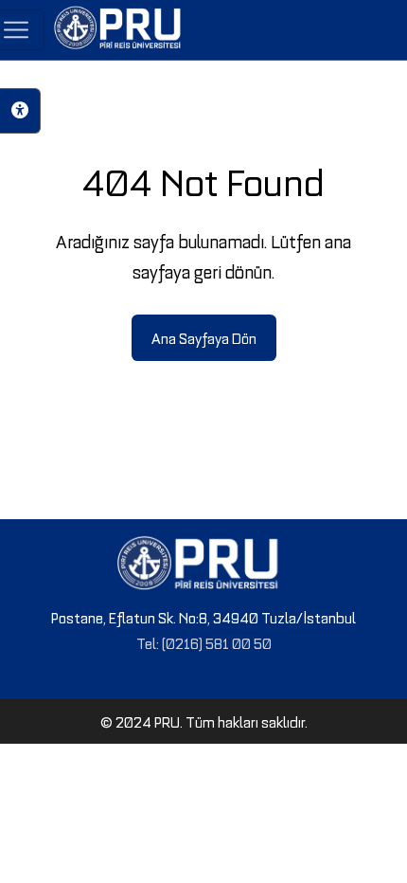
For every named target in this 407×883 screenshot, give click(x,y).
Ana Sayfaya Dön (204, 337)
